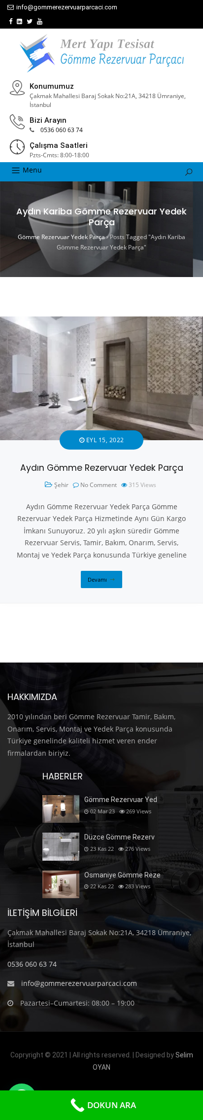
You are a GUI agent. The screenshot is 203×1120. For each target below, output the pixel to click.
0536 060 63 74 (61, 130)
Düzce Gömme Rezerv (119, 837)
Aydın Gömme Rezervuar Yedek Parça (101, 468)
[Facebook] (10, 21)
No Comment (98, 485)
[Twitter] (30, 21)
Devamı (97, 579)
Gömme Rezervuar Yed (120, 800)
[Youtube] (39, 21)
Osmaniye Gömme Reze (122, 875)
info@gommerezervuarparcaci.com (66, 7)
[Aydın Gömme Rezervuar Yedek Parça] (101, 322)
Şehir (61, 485)
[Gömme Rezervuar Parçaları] (101, 53)
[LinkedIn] (19, 21)
